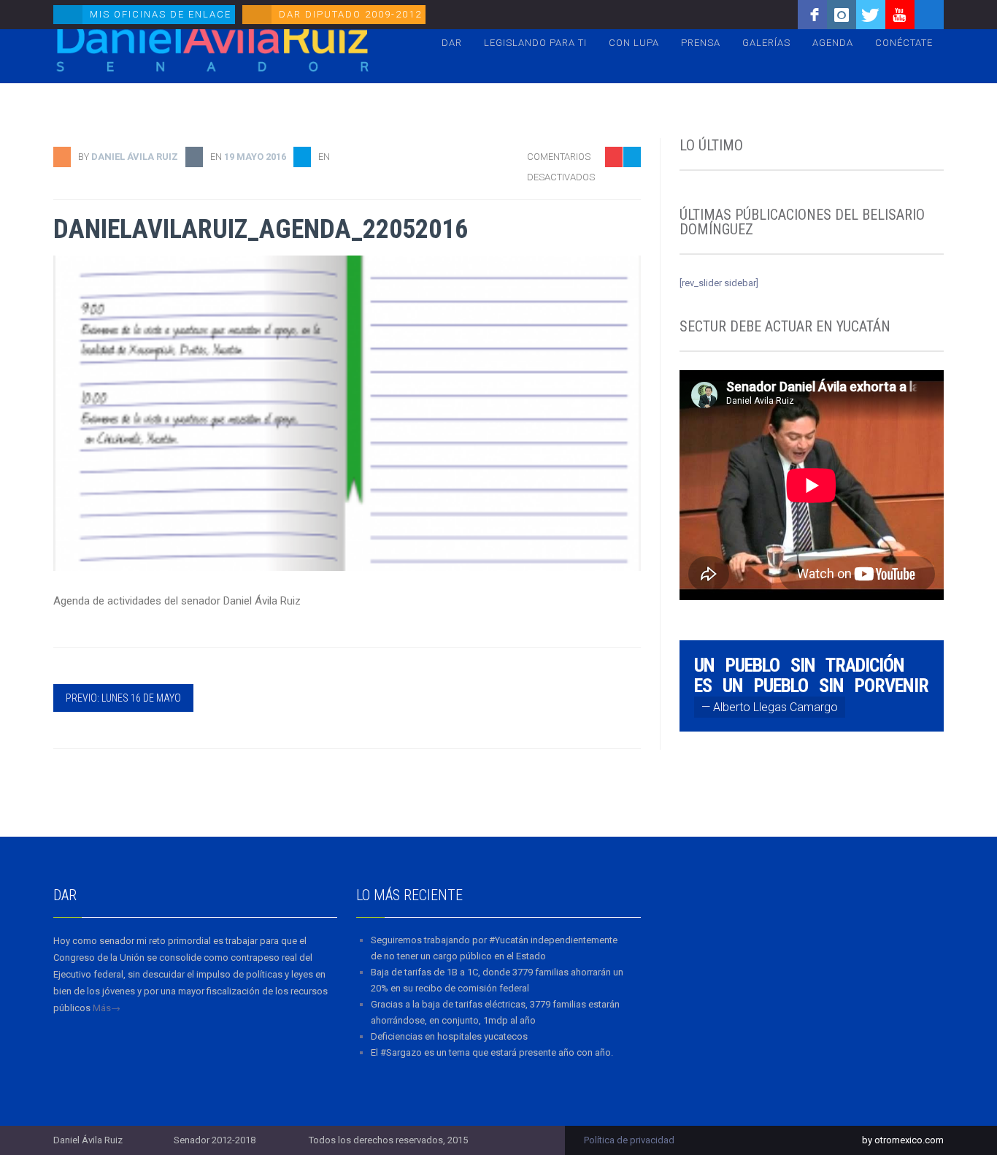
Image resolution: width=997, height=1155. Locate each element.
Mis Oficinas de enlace (160, 14)
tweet (622, 216)
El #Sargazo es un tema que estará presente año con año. (492, 1052)
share (622, 193)
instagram (841, 14)
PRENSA (700, 42)
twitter (870, 14)
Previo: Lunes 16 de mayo (123, 698)
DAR (452, 42)
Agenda (832, 42)
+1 (630, 238)
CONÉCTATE (904, 42)
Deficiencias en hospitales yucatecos (449, 1036)
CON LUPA (634, 42)
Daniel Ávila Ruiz (134, 156)
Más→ (106, 1007)
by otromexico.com (903, 1140)
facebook (812, 14)
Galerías (766, 42)
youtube (900, 14)
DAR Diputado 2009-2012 (350, 14)
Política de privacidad (629, 1140)
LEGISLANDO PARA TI (535, 42)
